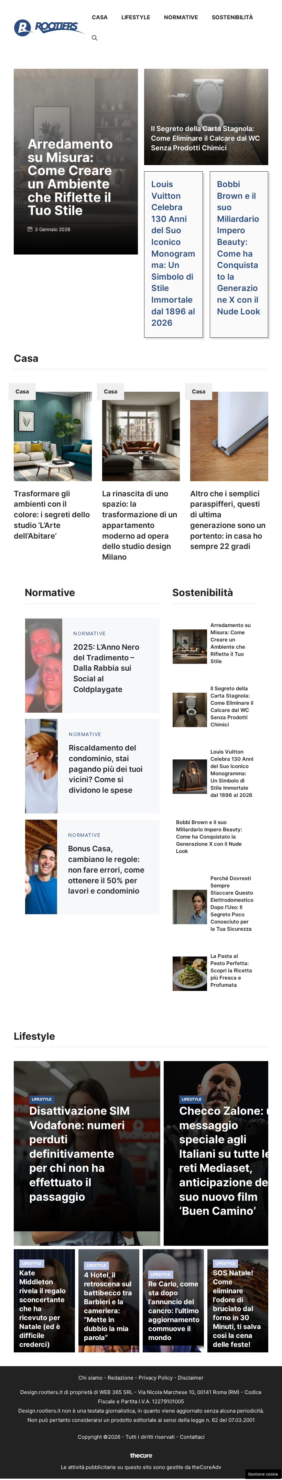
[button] (94, 38)
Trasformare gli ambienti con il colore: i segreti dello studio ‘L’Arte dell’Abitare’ (52, 514)
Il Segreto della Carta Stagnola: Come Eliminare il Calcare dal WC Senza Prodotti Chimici (205, 138)
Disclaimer (191, 1377)
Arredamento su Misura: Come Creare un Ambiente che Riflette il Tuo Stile (70, 177)
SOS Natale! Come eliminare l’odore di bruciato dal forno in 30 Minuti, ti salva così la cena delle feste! (237, 1309)
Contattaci (192, 1437)
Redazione (120, 1377)
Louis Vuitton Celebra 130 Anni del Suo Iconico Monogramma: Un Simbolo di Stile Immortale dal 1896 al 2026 (173, 253)
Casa (100, 17)
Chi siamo (90, 1377)
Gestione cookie (263, 1474)
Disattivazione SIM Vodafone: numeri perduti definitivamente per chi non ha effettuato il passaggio (79, 1153)
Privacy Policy (156, 1377)
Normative (181, 17)
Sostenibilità (232, 17)
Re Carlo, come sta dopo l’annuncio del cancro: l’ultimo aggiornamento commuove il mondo (173, 1311)
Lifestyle (135, 17)
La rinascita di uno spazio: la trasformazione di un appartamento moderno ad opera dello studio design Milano (139, 525)
